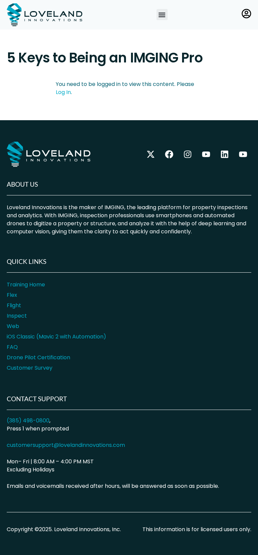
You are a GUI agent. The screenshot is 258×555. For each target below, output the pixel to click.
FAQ (12, 347)
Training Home (26, 284)
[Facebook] (169, 154)
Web (13, 326)
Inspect (17, 316)
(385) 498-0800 (28, 420)
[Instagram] (187, 154)
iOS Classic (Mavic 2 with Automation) (56, 336)
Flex (12, 295)
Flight (14, 305)
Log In (63, 92)
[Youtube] (242, 154)
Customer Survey (29, 368)
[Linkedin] (224, 154)
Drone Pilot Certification (38, 357)
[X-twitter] (150, 154)
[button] (162, 14)
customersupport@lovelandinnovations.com (66, 445)
